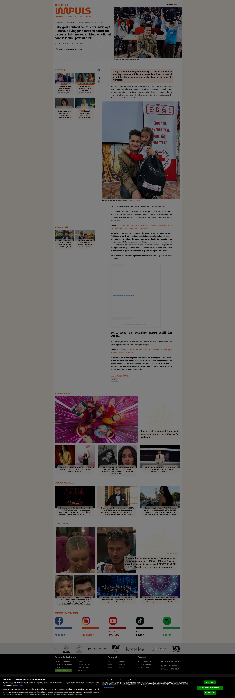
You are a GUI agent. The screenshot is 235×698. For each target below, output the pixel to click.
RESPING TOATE (210, 692)
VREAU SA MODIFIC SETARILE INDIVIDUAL (210, 688)
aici (91, 691)
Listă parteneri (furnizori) (108, 687)
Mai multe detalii (18, 685)
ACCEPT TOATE (210, 682)
